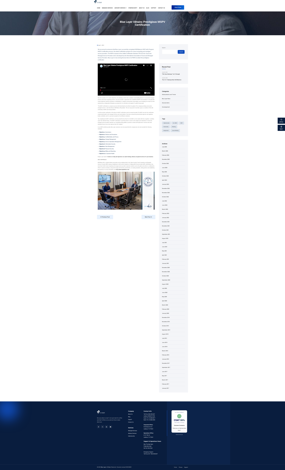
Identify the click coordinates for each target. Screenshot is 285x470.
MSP (182, 123)
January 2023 (165, 184)
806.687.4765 (151, 416)
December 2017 (166, 363)
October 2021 (165, 230)
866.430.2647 (151, 414)
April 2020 (164, 301)
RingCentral (166, 130)
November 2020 (166, 272)
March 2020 (165, 305)
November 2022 (166, 192)
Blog (147, 8)
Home (98, 8)
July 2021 (164, 242)
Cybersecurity (132, 8)
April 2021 (164, 255)
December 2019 (166, 317)
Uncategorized (166, 107)
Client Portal (178, 7)
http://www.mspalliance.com (122, 169)
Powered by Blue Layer (179, 434)
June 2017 (164, 371)
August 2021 (165, 238)
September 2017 (166, 367)
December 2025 (166, 159)
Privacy (180, 467)
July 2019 (164, 338)
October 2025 (165, 163)
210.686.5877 (152, 418)
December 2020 (166, 267)
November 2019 (166, 321)
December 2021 (166, 222)
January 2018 (165, 359)
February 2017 (165, 384)
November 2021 (166, 226)
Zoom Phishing (175, 130)
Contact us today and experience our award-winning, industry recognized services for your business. (130, 156)
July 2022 (164, 201)
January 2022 (165, 217)
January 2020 (165, 313)
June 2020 (164, 292)
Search (163, 48)
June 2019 (164, 342)
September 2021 (166, 234)
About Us (142, 8)
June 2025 (164, 167)
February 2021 (165, 259)
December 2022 (166, 188)
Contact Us (161, 8)
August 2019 (165, 334)
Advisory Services (120, 8)
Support (153, 8)
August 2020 (165, 284)
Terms (175, 467)
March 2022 (165, 209)
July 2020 (164, 288)
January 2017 (165, 388)
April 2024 (164, 180)
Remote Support (281, 122)
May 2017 (164, 376)
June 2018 (164, 346)
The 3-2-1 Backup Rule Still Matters (171, 80)
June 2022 (164, 205)
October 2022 (165, 197)
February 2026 (165, 155)
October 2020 (165, 276)
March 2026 (165, 151)
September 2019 (166, 330)
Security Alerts (165, 103)
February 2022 (165, 213)
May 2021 (164, 251)
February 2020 (165, 309)
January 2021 (165, 263)
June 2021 (164, 247)
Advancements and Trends (169, 94)
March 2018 (165, 351)
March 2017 (165, 380)
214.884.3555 (152, 420)
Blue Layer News (166, 99)
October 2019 (165, 326)
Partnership (166, 126)
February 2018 (165, 355)
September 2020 (166, 280)
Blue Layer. (103, 467)
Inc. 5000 (175, 123)
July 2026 (164, 147)
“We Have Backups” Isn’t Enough (171, 74)
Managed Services (107, 8)
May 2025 (164, 172)
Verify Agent (281, 129)
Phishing (174, 126)
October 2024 (165, 176)
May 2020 (164, 297)
